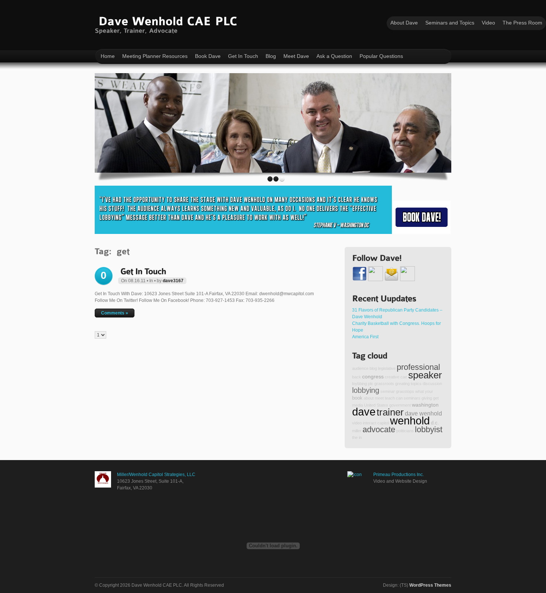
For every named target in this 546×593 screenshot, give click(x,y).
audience (360, 368)
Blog (271, 56)
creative (392, 377)
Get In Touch (243, 56)
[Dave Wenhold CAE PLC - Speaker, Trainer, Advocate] (168, 23)
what (419, 391)
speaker (425, 375)
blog (373, 368)
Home (108, 56)
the (355, 437)
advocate (379, 429)
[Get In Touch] (143, 270)
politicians (405, 431)
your (429, 391)
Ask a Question (334, 56)
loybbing (359, 383)
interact (369, 423)
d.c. (435, 423)
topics (416, 383)
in (360, 437)
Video (488, 23)
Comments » (114, 313)
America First (365, 336)
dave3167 (173, 280)
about (369, 398)
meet (379, 398)
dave (364, 411)
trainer (390, 412)
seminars (412, 398)
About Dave (404, 23)
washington (425, 405)
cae (403, 377)
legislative (387, 368)
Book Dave (208, 56)
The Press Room (522, 23)
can (399, 398)
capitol (383, 423)
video (357, 423)
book (357, 398)
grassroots (384, 383)
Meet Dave (296, 56)
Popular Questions (381, 56)
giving (427, 398)
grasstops (405, 391)
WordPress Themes (430, 585)
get (436, 398)
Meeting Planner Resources (155, 56)
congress (373, 376)
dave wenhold (423, 413)
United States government (387, 405)
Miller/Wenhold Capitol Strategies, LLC (156, 474)
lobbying (365, 390)
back (356, 377)
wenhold (410, 420)
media (357, 405)
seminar (387, 391)
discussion (432, 383)
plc (370, 383)
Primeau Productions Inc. (398, 474)
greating (402, 383)
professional (418, 367)
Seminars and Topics (449, 23)
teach (390, 398)
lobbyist (428, 429)
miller (356, 431)
